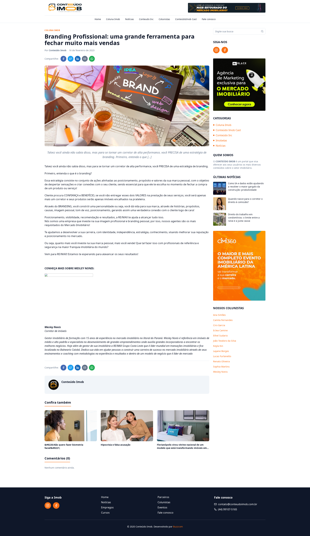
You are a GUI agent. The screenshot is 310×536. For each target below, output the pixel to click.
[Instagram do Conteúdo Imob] (216, 50)
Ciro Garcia (219, 325)
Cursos (105, 512)
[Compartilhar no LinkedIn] (78, 59)
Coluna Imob (113, 19)
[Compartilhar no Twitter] (70, 59)
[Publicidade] (226, 8)
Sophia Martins (221, 366)
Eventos (162, 507)
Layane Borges (221, 351)
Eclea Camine (220, 330)
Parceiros (163, 497)
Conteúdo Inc (224, 135)
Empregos (107, 507)
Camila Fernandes (223, 320)
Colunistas (164, 19)
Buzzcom (178, 526)
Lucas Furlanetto (222, 356)
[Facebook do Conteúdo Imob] (225, 50)
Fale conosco (209, 19)
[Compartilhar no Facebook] (63, 59)
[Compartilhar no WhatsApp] (92, 59)
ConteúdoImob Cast (186, 19)
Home (98, 19)
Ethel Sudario (220, 335)
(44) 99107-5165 (227, 509)
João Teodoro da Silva (224, 340)
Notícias (129, 19)
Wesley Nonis (220, 371)
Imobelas (221, 140)
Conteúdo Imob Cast (228, 130)
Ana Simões (219, 314)
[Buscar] (262, 31)
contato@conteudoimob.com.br (237, 504)
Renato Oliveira (221, 361)
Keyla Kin (218, 345)
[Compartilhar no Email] (85, 59)
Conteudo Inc (146, 19)
